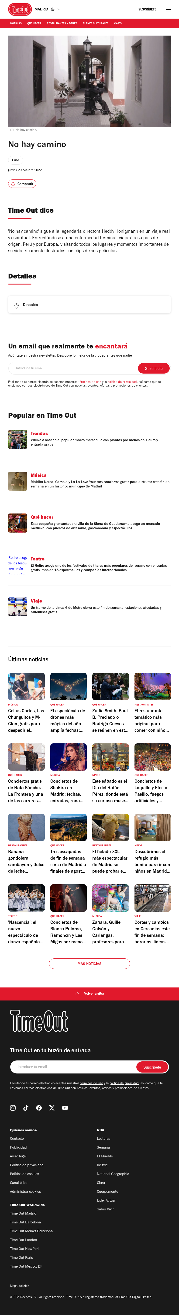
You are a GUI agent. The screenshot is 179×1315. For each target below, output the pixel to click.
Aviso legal (18, 1157)
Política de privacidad (27, 1165)
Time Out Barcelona (25, 1223)
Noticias (16, 23)
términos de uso (90, 382)
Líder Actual (106, 1201)
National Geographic (113, 1174)
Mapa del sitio (19, 1286)
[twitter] (52, 1108)
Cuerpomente (107, 1192)
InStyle (102, 1165)
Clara (101, 1183)
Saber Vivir (105, 1210)
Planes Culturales (95, 23)
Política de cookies (24, 1174)
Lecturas (103, 1139)
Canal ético (18, 1183)
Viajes (118, 23)
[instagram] (13, 1108)
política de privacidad (122, 382)
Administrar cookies (25, 1192)
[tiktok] (26, 1108)
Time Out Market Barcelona (31, 1231)
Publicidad (18, 1148)
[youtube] (65, 1108)
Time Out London (23, 1240)
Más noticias (89, 964)
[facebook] (39, 1108)
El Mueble (105, 1157)
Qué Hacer (34, 23)
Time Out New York (25, 1249)
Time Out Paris (21, 1258)
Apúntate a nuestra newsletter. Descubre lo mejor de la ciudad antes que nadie (70, 356)
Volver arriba (94, 994)
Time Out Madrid (23, 1214)
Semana (103, 1148)
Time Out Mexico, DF (26, 1267)
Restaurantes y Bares (62, 23)
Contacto (17, 1139)
